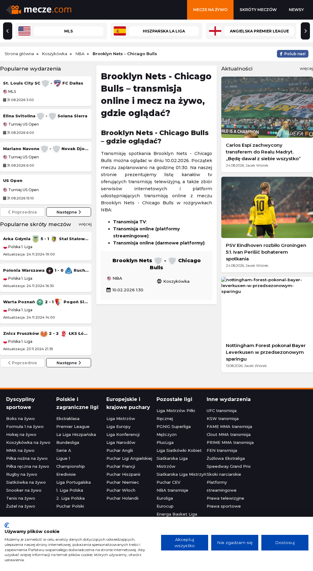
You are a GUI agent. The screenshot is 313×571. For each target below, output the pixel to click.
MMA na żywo (20, 450)
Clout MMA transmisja (229, 434)
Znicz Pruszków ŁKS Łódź (46, 333)
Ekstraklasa (67, 418)
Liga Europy (118, 426)
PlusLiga (165, 442)
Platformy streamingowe (222, 486)
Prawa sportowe (224, 506)
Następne (67, 212)
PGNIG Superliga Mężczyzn (173, 430)
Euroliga (164, 498)
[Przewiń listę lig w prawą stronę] (305, 31)
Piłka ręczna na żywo (27, 466)
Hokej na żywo (21, 434)
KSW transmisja (223, 418)
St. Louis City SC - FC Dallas (43, 83)
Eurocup (165, 506)
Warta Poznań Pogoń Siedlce (46, 301)
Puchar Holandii (122, 498)
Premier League (73, 426)
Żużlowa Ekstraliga (226, 458)
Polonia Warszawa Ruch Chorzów (46, 270)
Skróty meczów (258, 9)
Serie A (63, 450)
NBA (116, 278)
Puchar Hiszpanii (123, 474)
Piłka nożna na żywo (27, 458)
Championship (70, 466)
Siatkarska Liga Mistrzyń (181, 474)
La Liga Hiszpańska (76, 434)
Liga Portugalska (73, 482)
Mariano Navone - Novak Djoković (46, 148)
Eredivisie (66, 474)
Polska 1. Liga (19, 246)
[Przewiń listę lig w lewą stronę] (7, 31)
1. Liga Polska (69, 490)
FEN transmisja (222, 450)
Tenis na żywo (20, 498)
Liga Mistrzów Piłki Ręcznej (175, 414)
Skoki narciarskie (224, 474)
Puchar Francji (120, 466)
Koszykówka (173, 281)
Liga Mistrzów (120, 418)
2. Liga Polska (70, 498)
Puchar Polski (70, 506)
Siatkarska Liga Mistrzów (172, 462)
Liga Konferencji (123, 434)
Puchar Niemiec (122, 482)
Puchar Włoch (120, 490)
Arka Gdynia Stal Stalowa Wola (46, 238)
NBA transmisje (172, 490)
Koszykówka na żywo (28, 442)
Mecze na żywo (210, 9)
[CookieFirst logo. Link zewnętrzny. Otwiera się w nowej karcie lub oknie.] (7, 525)
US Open (12, 180)
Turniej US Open (23, 124)
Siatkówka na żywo (26, 482)
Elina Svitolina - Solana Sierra (45, 115)
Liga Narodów (120, 442)
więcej (85, 223)
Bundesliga (67, 442)
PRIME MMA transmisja (230, 442)
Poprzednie (24, 212)
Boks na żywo (20, 418)
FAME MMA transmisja (229, 426)
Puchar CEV (168, 482)
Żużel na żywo (20, 506)
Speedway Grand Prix (229, 466)
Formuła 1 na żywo (25, 426)
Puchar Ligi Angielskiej (129, 458)
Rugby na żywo (21, 474)
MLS (11, 91)
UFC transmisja (222, 410)
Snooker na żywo (24, 490)
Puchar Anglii (119, 450)
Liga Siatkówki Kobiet (179, 450)
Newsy (296, 9)
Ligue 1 (63, 458)
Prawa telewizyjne (225, 498)
